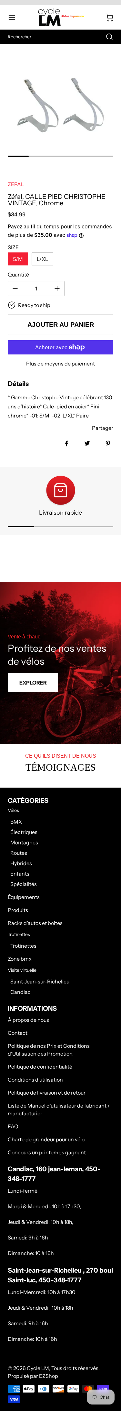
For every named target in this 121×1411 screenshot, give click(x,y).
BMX (16, 821)
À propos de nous (28, 1020)
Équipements (24, 897)
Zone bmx (20, 959)
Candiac (20, 992)
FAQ (13, 1126)
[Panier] (106, 17)
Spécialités (23, 884)
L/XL (42, 259)
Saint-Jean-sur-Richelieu (39, 981)
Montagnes (24, 842)
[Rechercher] (106, 37)
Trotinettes (23, 946)
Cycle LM (38, 1368)
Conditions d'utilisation (35, 1079)
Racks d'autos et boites (35, 923)
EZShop (48, 1376)
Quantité (18, 274)
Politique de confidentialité (40, 1066)
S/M (18, 259)
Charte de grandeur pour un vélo (46, 1139)
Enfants (19, 873)
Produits (18, 910)
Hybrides (21, 863)
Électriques (23, 832)
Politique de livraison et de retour (47, 1092)
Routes (18, 853)
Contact (17, 1033)
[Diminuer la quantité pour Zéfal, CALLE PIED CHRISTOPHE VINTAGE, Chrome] (15, 288)
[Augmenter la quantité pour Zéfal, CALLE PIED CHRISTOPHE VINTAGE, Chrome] (57, 288)
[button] (15, 17)
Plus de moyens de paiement (60, 363)
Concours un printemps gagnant (47, 1152)
